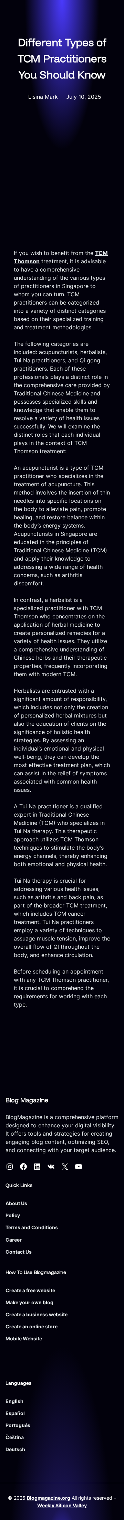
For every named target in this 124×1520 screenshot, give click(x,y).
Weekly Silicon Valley (62, 1505)
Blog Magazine (27, 1100)
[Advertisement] (62, 183)
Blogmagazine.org (48, 1498)
